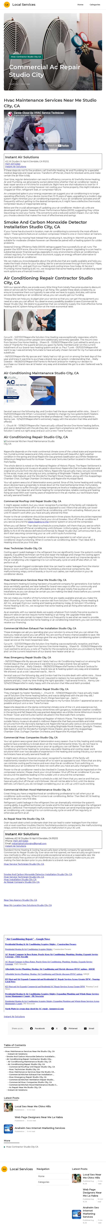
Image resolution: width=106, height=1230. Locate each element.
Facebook (40, 1028)
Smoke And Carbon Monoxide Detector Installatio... (31, 1056)
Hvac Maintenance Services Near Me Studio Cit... (32, 1072)
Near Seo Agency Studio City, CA (20, 900)
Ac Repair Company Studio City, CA (21, 882)
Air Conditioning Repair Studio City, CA (26, 1064)
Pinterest (73, 1028)
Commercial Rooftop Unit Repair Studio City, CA (32, 1067)
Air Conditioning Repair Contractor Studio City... (29, 1059)
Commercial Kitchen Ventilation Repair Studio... (31, 1080)
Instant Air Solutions (15, 166)
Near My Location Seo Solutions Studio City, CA (28, 905)
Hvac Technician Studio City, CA (24, 1069)
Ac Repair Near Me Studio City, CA (25, 1087)
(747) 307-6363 (12, 164)
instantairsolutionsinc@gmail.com (29, 843)
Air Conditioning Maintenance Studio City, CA (29, 1062)
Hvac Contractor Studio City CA (26, 57)
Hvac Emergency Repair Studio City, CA (27, 1077)
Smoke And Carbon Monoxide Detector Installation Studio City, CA (38, 874)
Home (80, 4)
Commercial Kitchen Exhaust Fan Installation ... (31, 1074)
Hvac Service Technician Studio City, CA (24, 864)
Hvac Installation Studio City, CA (20, 879)
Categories (95, 4)
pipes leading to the (38, 522)
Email (91, 1028)
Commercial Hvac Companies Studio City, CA (30, 1082)
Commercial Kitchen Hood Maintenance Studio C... (33, 1085)
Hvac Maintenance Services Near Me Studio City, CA (30, 1051)
